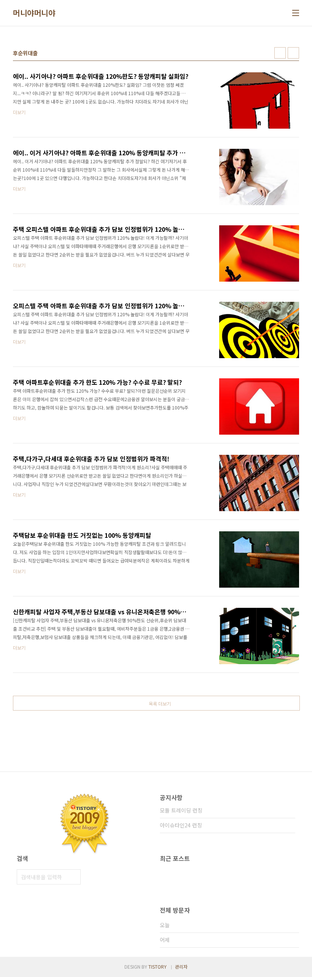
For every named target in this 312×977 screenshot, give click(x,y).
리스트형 (293, 53)
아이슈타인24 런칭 (181, 825)
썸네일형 (280, 53)
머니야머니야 (34, 13)
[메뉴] (296, 13)
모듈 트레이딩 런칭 (181, 810)
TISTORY (157, 966)
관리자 (181, 966)
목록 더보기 (160, 703)
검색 (73, 877)
